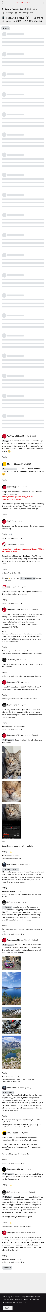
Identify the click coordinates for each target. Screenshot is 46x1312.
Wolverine (9, 740)
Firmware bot (11, 469)
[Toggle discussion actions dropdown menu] (44, 2)
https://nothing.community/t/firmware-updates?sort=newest (19, 498)
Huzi (6, 441)
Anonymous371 (11, 869)
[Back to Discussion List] (2, 2)
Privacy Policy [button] (22, 1302)
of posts (22, 3)
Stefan (8, 907)
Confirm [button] (8, 1308)
